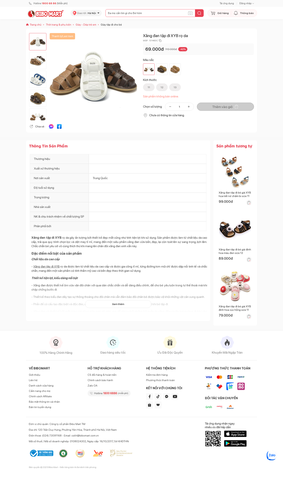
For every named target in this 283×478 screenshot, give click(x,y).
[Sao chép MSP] (160, 40)
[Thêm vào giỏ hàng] (249, 202)
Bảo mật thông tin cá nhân (44, 401)
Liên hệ (33, 380)
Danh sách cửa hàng (41, 385)
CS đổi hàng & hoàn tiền (102, 374)
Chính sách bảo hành (100, 380)
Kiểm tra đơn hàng (157, 374)
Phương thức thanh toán (160, 380)
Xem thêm (118, 304)
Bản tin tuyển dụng (40, 407)
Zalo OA (92, 385)
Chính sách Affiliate (40, 396)
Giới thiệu (34, 374)
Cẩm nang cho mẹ (39, 390)
